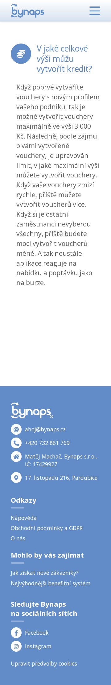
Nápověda (24, 517)
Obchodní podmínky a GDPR (47, 528)
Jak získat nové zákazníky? (45, 572)
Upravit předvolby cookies (44, 663)
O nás (18, 538)
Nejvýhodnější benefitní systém (51, 583)
